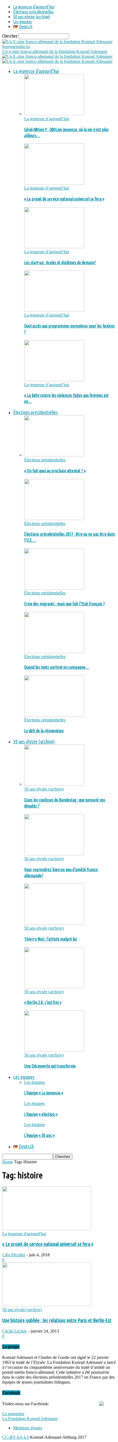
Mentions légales (27, 1428)
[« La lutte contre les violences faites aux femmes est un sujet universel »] (54, 379)
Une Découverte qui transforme (50, 1065)
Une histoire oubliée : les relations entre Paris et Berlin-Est (56, 1320)
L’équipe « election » (40, 1114)
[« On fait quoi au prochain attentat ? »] (54, 455)
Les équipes (22, 21)
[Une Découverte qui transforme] (54, 1050)
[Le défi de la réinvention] (54, 715)
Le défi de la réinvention (44, 730)
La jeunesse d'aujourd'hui (24, 1233)
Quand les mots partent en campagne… (56, 667)
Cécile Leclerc (14, 1331)
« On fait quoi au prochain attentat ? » (55, 470)
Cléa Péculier (13, 1254)
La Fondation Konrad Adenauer (30, 1418)
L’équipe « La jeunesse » (43, 1092)
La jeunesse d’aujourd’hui (33, 6)
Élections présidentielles (33, 11)
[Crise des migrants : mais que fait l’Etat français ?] (54, 588)
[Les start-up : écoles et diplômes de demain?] (54, 246)
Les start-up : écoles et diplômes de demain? (60, 262)
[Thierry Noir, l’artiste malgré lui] (54, 923)
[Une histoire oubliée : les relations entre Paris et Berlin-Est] (46, 1304)
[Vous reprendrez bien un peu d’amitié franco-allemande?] (54, 853)
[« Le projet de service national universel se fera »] (54, 183)
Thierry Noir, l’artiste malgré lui (50, 938)
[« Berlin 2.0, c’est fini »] (54, 986)
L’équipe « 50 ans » (39, 1135)
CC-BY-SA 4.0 (15, 1437)
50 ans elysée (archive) (31, 16)
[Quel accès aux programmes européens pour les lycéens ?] (54, 310)
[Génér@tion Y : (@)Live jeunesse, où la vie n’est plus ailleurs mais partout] (54, 113)
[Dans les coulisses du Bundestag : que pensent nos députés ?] (54, 784)
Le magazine (13, 1413)
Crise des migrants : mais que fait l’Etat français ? (64, 603)
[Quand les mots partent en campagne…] (54, 651)
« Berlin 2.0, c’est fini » (42, 1002)
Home (7, 1161)
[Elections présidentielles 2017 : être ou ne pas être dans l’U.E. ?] (54, 518)
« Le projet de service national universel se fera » (64, 198)
